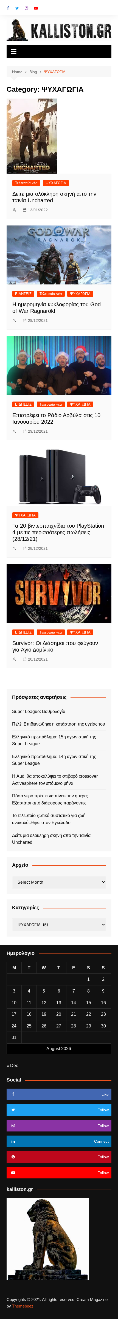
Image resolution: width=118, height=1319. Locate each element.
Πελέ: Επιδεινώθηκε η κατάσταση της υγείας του (58, 724)
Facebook (8, 8)
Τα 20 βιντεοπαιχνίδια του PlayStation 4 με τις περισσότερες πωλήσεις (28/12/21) (58, 532)
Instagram (27, 8)
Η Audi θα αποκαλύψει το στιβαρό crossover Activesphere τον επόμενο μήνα (55, 780)
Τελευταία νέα (26, 183)
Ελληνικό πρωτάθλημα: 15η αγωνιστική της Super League (54, 740)
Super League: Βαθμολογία (38, 711)
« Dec (12, 1065)
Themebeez (22, 1306)
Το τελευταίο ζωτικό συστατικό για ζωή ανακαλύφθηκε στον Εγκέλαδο (49, 819)
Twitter (17, 8)
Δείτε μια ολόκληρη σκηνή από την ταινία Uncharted (51, 839)
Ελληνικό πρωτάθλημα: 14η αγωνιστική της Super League (54, 760)
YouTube (36, 8)
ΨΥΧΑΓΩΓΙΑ (56, 183)
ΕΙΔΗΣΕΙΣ (23, 294)
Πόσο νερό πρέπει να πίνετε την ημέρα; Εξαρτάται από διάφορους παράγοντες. (50, 799)
